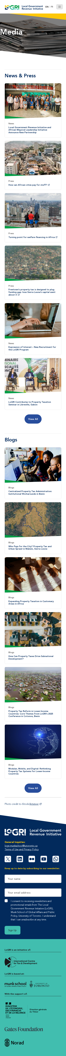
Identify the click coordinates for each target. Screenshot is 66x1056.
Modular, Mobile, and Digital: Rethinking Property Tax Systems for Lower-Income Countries (29, 771)
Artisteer (34, 804)
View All (33, 419)
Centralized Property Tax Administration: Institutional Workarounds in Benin (30, 492)
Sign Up (12, 930)
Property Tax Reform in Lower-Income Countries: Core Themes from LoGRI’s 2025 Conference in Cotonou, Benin (30, 713)
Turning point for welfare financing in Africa (31, 237)
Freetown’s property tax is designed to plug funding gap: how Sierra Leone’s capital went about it (31, 292)
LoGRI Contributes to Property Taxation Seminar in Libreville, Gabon (29, 403)
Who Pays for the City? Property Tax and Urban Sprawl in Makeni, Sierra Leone (30, 547)
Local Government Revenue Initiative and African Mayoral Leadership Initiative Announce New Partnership (29, 130)
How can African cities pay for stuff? (27, 185)
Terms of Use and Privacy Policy (22, 849)
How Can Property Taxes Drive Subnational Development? (30, 657)
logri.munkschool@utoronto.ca (21, 845)
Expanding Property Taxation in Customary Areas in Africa (31, 602)
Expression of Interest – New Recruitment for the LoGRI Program (32, 348)
